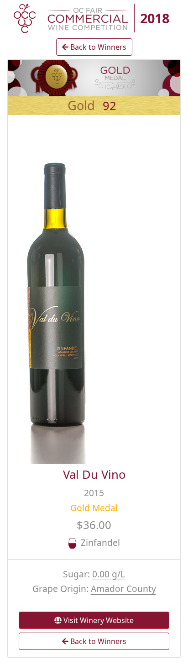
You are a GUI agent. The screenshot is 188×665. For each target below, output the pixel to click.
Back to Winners (97, 47)
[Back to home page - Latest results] (71, 17)
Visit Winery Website (98, 620)
